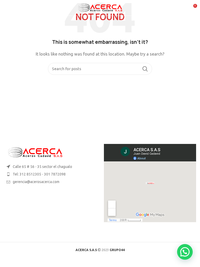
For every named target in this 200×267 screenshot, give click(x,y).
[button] (185, 252)
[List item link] (50, 174)
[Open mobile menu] (6, 8)
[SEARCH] (145, 69)
